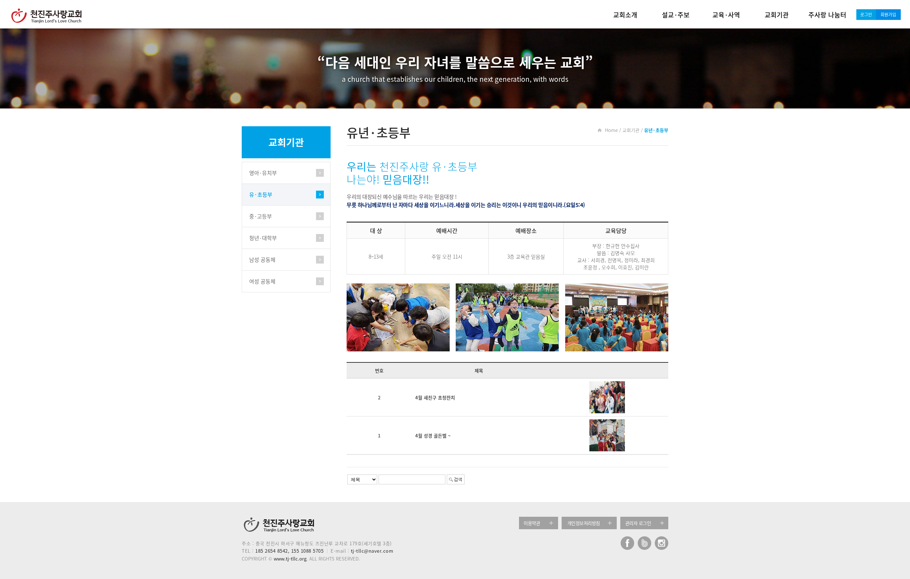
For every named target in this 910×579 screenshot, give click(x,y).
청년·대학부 (263, 238)
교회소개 (625, 15)
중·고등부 (260, 216)
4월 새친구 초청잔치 (435, 397)
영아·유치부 (263, 173)
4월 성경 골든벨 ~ (433, 435)
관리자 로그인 (638, 523)
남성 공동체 (262, 260)
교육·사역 (726, 15)
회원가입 (888, 14)
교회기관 (777, 15)
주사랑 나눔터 (827, 15)
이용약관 (532, 523)
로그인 (866, 14)
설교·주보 (676, 15)
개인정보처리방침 (583, 523)
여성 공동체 (262, 281)
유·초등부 (260, 194)
